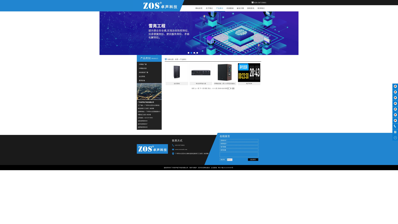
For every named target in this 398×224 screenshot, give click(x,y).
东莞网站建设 (205, 167)
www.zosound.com (181, 149)
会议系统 (142, 76)
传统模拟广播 (143, 72)
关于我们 (209, 8)
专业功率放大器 (201, 83)
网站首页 (199, 8)
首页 (176, 59)
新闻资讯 (250, 8)
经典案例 (230, 8)
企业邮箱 (214, 167)
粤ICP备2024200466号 (225, 167)
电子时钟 (249, 83)
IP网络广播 (143, 64)
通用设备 (142, 80)
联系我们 (261, 8)
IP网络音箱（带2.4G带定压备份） (225, 83)
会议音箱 (177, 83)
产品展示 (219, 8)
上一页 (197, 88)
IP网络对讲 (143, 68)
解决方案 (240, 8)
